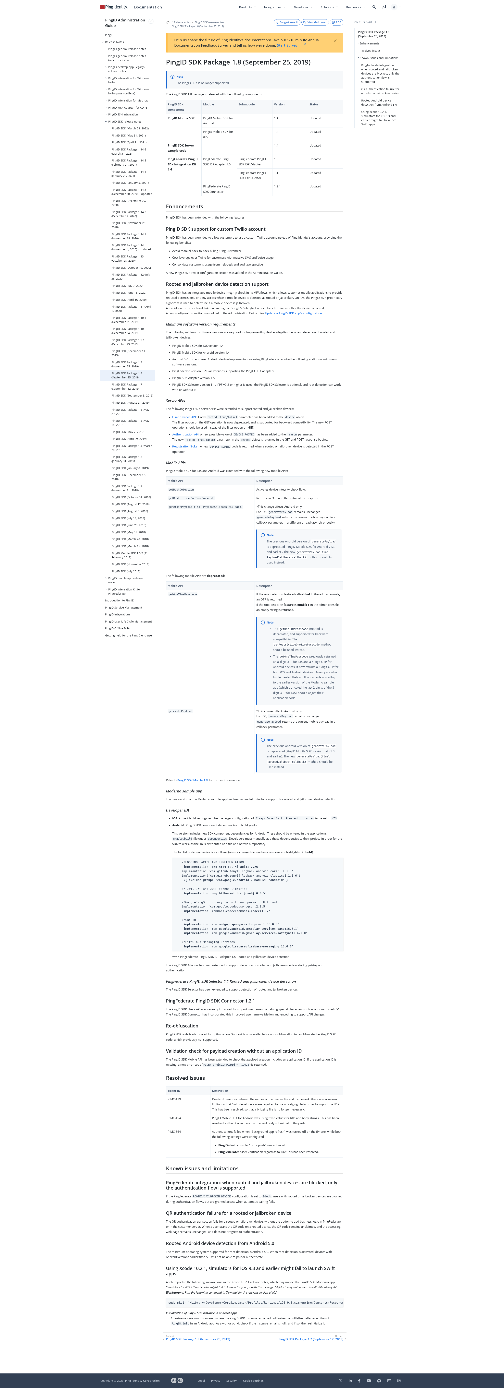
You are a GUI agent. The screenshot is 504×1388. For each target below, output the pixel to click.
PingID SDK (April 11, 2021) (128, 142)
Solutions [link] (329, 7)
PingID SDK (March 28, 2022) (130, 128)
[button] (396, 7)
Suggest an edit (289, 22)
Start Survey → (289, 45)
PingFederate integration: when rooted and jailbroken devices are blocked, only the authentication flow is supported (380, 73)
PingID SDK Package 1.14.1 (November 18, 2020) (128, 236)
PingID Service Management (123, 607)
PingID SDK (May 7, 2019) (127, 432)
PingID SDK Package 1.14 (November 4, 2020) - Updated (131, 247)
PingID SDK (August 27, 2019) (130, 402)
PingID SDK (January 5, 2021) (130, 182)
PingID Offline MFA (117, 628)
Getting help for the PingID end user (129, 635)
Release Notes (114, 42)
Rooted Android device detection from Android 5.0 (379, 102)
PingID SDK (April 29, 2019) (128, 439)
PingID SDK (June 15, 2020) (128, 292)
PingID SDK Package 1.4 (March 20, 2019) (131, 448)
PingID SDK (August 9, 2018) (129, 511)
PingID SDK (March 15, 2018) (130, 546)
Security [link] (231, 1380)
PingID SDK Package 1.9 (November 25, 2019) (126, 364)
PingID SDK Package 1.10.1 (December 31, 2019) (128, 320)
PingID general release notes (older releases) (127, 58)
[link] (114, 7)
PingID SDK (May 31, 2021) (128, 135)
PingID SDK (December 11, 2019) (128, 353)
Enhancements (369, 43)
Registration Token (185, 446)
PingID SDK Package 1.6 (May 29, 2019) (130, 412)
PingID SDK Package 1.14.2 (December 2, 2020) (128, 214)
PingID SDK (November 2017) (130, 564)
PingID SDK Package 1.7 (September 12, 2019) (126, 386)
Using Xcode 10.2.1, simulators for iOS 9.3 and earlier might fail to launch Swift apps (379, 118)
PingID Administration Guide (125, 23)
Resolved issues (370, 51)
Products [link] (247, 7)
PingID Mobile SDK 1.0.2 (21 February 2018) (129, 555)
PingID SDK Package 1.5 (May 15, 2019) (130, 423)
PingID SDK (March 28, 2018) (130, 539)
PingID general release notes (127, 49)
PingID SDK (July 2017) (125, 571)
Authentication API (185, 434)
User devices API (184, 417)
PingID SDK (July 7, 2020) (127, 286)
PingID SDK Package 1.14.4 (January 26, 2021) (128, 174)
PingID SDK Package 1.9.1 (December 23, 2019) (128, 342)
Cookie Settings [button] (253, 1380)
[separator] (155, 693)
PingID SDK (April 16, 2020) (128, 300)
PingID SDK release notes (124, 121)
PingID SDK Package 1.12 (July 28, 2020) (130, 276)
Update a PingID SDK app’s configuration (293, 313)
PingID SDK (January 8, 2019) (130, 468)
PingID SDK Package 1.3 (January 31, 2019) (126, 459)
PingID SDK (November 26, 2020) (128, 225)
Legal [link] (201, 1380)
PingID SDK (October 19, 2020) (131, 267)
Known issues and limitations (379, 58)
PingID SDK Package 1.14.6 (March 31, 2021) (128, 151)
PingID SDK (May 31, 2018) (128, 532)
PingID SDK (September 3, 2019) (132, 395)
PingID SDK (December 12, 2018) (128, 477)
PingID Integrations (117, 614)
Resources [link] (356, 7)
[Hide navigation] (151, 21)
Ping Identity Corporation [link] (142, 1380)
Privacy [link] (215, 1380)
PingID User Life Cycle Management (128, 621)
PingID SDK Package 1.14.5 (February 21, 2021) (128, 162)
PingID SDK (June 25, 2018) (128, 525)
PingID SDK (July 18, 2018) (128, 518)
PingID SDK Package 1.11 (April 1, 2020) (131, 309)
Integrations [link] (275, 7)
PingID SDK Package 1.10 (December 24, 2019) (127, 331)
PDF (338, 22)
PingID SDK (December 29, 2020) (128, 203)
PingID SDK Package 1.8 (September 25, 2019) (126, 375)
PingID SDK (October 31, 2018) (131, 497)
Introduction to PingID (119, 600)
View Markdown (317, 22)
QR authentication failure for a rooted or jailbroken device (380, 91)
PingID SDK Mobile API (192, 780)
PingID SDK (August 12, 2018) (130, 504)
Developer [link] (303, 7)
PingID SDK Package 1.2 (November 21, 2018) (126, 488)
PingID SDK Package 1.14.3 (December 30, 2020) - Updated (131, 192)
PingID (109, 35)
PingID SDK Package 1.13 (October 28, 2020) (127, 258)
